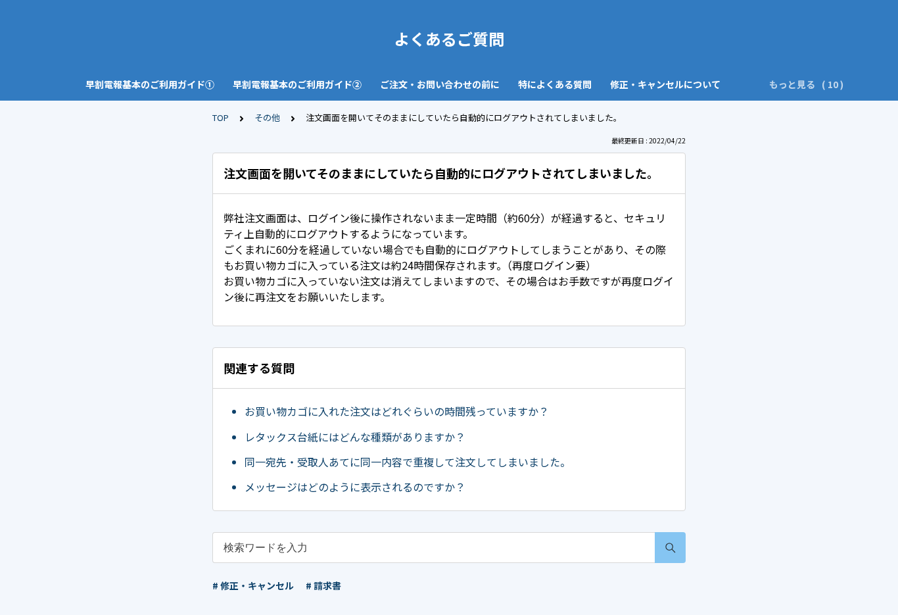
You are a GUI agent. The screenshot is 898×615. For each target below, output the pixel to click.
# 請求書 (323, 585)
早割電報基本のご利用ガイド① (149, 84)
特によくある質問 (555, 84)
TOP (220, 117)
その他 (267, 117)
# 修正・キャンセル (253, 585)
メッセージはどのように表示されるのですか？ (355, 487)
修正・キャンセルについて (665, 84)
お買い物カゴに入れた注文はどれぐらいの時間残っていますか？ (397, 411)
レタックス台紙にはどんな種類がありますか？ (355, 437)
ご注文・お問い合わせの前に (440, 84)
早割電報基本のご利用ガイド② (297, 84)
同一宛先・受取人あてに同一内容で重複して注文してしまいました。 (408, 462)
